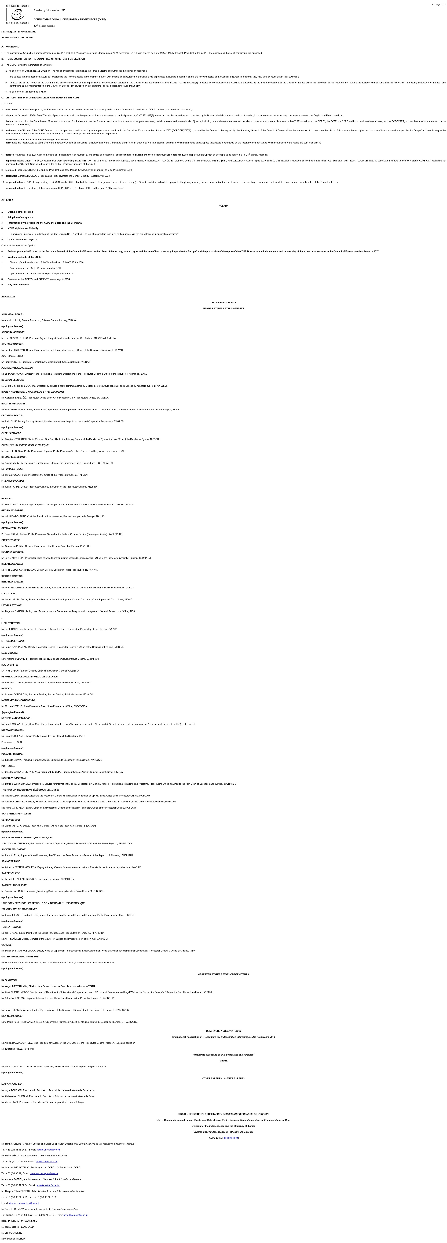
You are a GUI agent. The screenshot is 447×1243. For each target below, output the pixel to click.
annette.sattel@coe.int (48, 1185)
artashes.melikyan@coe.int (44, 1173)
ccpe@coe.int (231, 1138)
